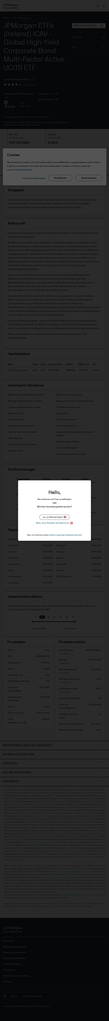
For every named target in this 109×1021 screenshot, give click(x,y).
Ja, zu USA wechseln (53, 517)
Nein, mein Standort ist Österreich (52, 523)
